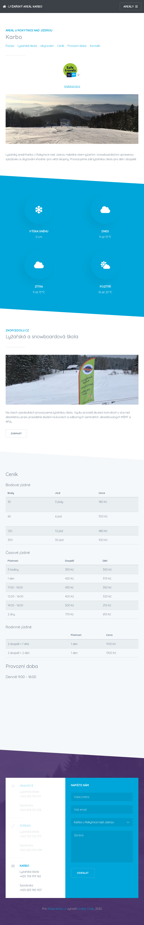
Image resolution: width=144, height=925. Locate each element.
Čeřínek (25, 825)
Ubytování (47, 46)
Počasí (10, 46)
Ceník (60, 46)
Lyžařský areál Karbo (25, 6)
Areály (128, 6)
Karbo (24, 865)
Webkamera (72, 86)
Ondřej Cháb (85, 908)
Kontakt (95, 46)
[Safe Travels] (72, 76)
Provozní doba (77, 46)
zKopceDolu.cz (57, 908)
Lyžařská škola (27, 46)
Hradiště (26, 785)
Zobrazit (16, 433)
